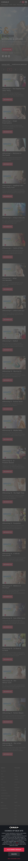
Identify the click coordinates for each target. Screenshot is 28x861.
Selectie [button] (14, 854)
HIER (17, 842)
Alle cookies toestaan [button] (14, 849)
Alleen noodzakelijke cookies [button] (14, 858)
